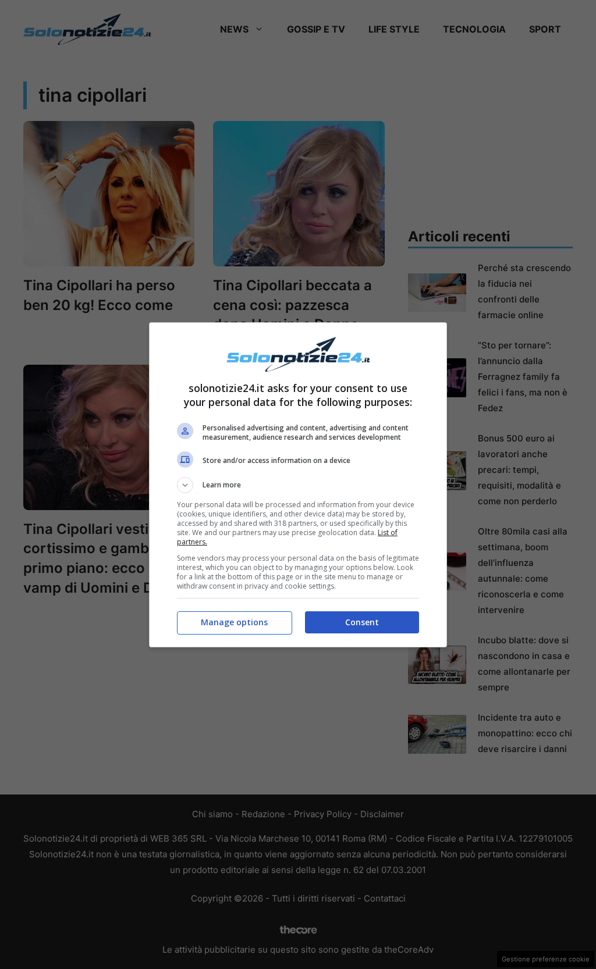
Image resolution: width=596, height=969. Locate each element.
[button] (298, 485)
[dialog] (298, 484)
